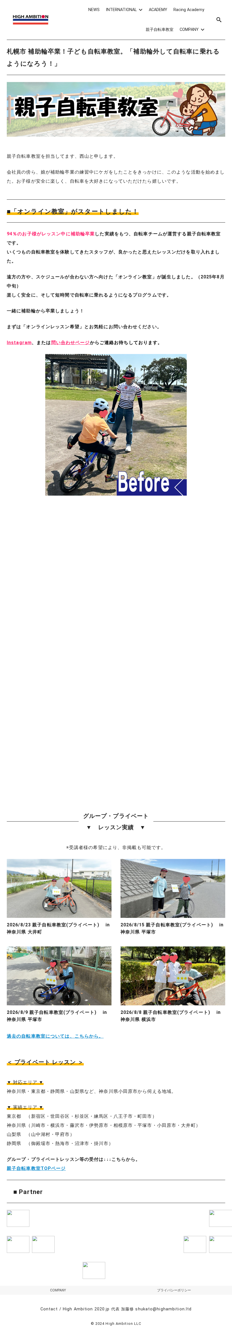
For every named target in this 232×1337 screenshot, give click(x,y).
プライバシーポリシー (174, 1290)
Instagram (19, 342)
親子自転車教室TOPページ (36, 1168)
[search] (219, 20)
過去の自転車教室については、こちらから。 (55, 1036)
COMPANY (58, 1290)
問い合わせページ (70, 342)
